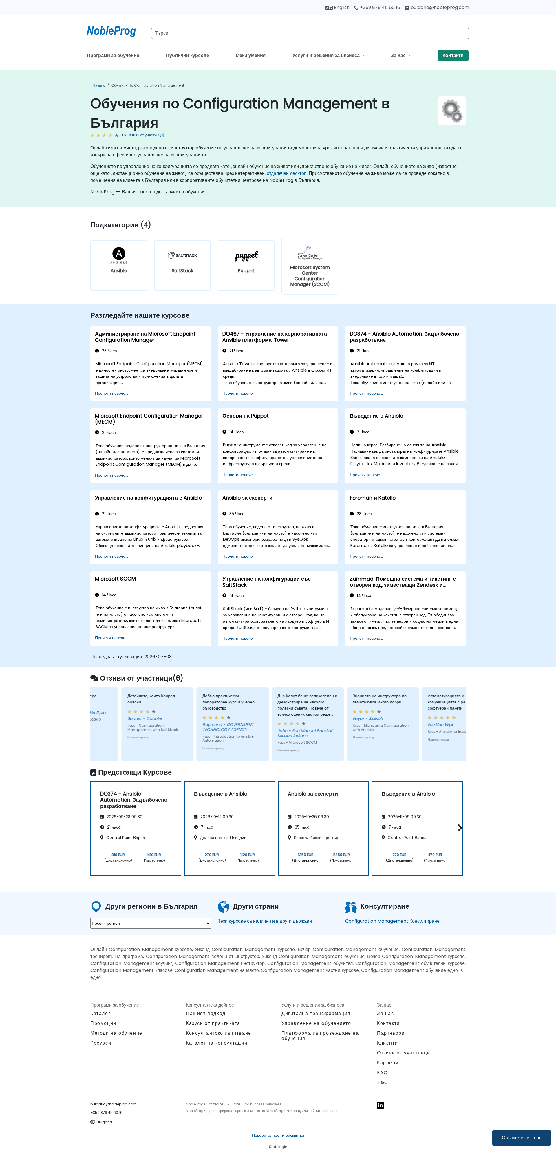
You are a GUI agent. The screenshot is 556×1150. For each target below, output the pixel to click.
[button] (458, 827)
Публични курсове (187, 55)
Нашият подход (206, 1013)
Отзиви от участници (403, 1053)
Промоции (103, 1023)
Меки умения (251, 55)
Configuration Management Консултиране (392, 921)
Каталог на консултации (216, 1043)
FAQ (382, 1072)
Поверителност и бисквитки (278, 1135)
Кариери (387, 1062)
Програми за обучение (113, 55)
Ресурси (100, 1043)
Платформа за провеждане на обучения (320, 1036)
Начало (99, 85)
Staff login (278, 1146)
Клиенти (387, 1043)
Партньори (391, 1033)
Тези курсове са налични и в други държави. (265, 921)
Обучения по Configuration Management (147, 85)
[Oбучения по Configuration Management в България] (117, 30)
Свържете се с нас (522, 1137)
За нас (399, 55)
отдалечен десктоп (287, 173)
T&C (382, 1082)
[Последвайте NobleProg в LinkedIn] (380, 1105)
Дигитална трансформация (316, 1013)
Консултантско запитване (218, 1033)
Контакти (453, 55)
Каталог (100, 1013)
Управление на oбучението (316, 1023)
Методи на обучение (116, 1033)
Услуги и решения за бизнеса (326, 55)
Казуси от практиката (213, 1023)
